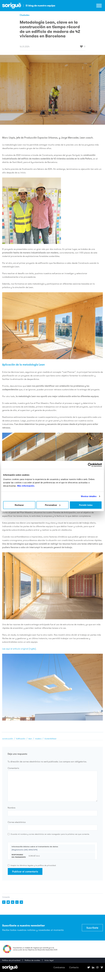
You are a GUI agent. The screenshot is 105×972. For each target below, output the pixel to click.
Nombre (11, 807)
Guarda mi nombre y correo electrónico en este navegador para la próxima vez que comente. (50, 834)
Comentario (13, 768)
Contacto (74, 967)
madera (38, 738)
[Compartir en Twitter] (8, 902)
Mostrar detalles (89, 496)
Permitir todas (86, 505)
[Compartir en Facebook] (3, 902)
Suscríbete (92, 927)
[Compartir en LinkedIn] (12, 902)
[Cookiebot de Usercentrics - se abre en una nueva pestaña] (90, 465)
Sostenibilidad (50, 738)
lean (30, 738)
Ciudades (24, 15)
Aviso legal (49, 960)
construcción (7, 738)
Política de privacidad (11, 960)
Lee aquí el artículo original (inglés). (19, 648)
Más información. (26, 485)
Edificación (20, 738)
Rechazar (19, 505)
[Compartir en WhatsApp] (17, 902)
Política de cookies (32, 960)
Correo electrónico (17, 822)
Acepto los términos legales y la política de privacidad (33, 865)
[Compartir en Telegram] (21, 902)
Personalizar (51, 505)
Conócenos (59, 967)
